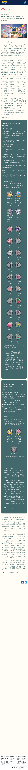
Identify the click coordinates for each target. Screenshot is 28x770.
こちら (15, 352)
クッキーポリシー (9, 760)
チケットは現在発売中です (15, 50)
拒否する (14, 767)
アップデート (10, 10)
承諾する (23, 767)
